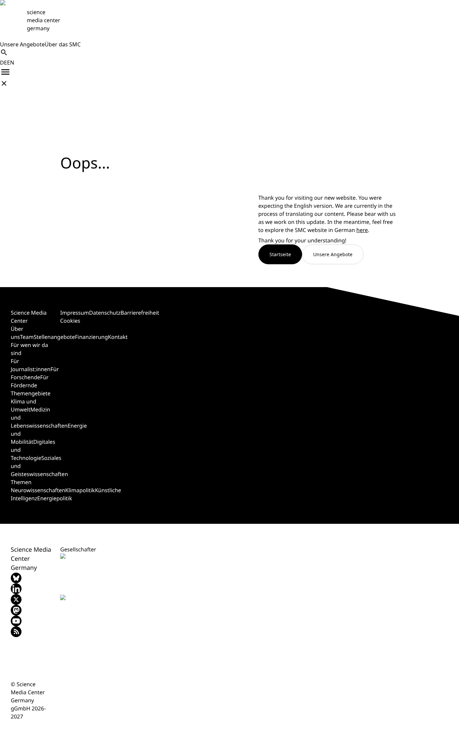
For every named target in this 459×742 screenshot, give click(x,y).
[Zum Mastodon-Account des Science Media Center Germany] (31, 610)
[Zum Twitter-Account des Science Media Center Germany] (31, 599)
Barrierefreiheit (140, 312)
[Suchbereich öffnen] (4, 52)
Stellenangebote (54, 337)
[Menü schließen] (4, 83)
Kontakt (118, 337)
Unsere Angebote (22, 44)
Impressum (74, 312)
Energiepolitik (54, 498)
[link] (229, 20)
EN (10, 62)
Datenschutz (105, 312)
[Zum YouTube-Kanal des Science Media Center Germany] (31, 621)
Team (27, 337)
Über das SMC (63, 44)
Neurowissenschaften (38, 490)
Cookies (70, 320)
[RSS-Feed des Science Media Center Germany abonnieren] (31, 631)
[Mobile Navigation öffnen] (5, 72)
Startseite (280, 254)
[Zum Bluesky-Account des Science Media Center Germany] (31, 578)
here (362, 230)
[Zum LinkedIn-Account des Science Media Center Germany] (31, 588)
